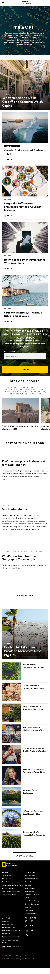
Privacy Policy (6, 879)
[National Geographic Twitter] (26, 925)
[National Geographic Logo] (10, 866)
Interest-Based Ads (8, 888)
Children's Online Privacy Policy (12, 885)
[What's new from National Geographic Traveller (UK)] (25, 559)
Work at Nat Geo (7, 934)
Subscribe (5, 921)
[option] (20, 414)
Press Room (29, 910)
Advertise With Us (31, 913)
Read (9, 159)
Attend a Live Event (31, 879)
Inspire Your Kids (30, 888)
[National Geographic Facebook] (31, 921)
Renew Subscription (8, 927)
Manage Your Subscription (11, 930)
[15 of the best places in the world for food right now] (25, 468)
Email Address (9, 351)
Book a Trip (28, 882)
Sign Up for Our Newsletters (11, 937)
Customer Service (8, 924)
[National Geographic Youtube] (31, 925)
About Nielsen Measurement (12, 891)
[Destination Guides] (25, 517)
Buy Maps (28, 885)
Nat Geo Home (30, 876)
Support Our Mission (32, 904)
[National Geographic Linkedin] (27, 930)
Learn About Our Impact (33, 901)
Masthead (28, 907)
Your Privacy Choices (9, 894)
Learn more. (35, 394)
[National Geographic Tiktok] (32, 930)
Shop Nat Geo (29, 891)
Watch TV (28, 898)
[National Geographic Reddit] (27, 935)
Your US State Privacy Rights (11, 882)
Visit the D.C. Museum (32, 894)
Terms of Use (6, 876)
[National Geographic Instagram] (26, 921)
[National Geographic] (25, 2)
